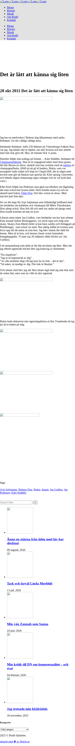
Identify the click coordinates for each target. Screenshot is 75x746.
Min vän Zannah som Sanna (27, 624)
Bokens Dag (25, 489)
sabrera (67, 165)
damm (45, 489)
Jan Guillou (56, 489)
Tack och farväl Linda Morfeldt (29, 583)
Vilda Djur (26, 193)
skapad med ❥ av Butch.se (15, 741)
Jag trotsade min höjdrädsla (27, 709)
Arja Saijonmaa (8, 489)
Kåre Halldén (18, 492)
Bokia (37, 489)
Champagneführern (10, 162)
